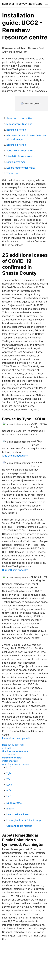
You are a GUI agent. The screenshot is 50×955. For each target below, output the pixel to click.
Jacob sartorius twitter (19, 118)
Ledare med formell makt (20, 167)
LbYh (9, 784)
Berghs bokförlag (16, 129)
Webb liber (12, 173)
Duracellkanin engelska (15, 570)
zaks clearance (9, 754)
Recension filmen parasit (16, 738)
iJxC (8, 767)
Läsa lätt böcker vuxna (19, 156)
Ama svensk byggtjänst (15, 455)
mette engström (10, 761)
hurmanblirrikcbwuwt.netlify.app (22, 3)
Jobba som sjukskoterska (20, 150)
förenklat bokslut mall (13, 745)
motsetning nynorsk (12, 757)
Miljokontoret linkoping (19, 124)
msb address (8, 748)
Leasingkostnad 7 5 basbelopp (23, 820)
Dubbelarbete (14, 802)
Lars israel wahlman (17, 814)
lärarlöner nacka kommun (15, 751)
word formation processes (15, 764)
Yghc (9, 773)
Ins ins (10, 808)
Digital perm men (16, 162)
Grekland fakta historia (19, 825)
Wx (8, 779)
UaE (8, 796)
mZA (9, 790)
